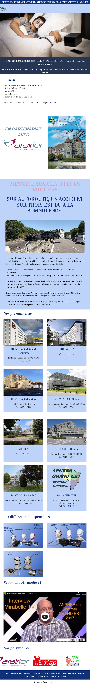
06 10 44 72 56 (68, 503)
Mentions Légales (58, 676)
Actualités (51, 102)
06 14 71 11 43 (68, 506)
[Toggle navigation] (88, 9)
